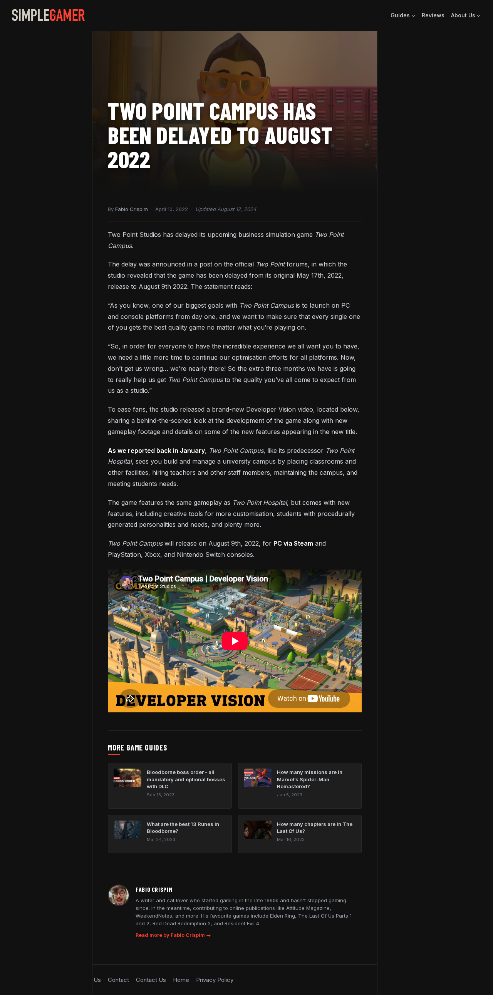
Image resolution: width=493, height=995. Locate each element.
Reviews (433, 15)
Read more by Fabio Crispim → (173, 935)
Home (181, 979)
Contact (118, 979)
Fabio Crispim (131, 209)
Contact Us (151, 979)
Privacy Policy (214, 979)
